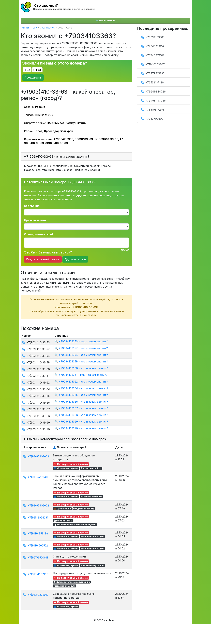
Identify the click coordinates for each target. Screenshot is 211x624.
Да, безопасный (75, 259)
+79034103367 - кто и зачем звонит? (83, 408)
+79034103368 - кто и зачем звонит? (83, 415)
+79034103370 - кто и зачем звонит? (83, 428)
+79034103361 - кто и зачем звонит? (83, 374)
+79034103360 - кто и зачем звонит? (83, 368)
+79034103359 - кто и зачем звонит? (83, 361)
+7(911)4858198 (38, 533)
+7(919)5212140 (38, 477)
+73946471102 (154, 55)
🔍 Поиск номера (105, 20)
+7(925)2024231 (38, 517)
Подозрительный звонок (43, 259)
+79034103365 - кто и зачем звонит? (83, 395)
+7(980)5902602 (38, 456)
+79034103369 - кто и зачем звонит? (83, 421)
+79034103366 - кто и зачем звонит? (83, 401)
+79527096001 (155, 118)
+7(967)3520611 (38, 557)
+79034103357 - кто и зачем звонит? (83, 348)
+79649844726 (155, 91)
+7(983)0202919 (38, 594)
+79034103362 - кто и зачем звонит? (83, 381)
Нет (38, 69)
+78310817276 (154, 109)
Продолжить (33, 77)
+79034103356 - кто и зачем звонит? (83, 341)
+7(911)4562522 (38, 545)
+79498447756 (155, 100)
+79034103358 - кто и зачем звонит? (83, 355)
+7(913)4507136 (38, 574)
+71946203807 (155, 64)
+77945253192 (154, 46)
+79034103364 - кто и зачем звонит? (83, 388)
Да (28, 69)
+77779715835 (154, 73)
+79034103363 (154, 37)
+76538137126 (154, 82)
